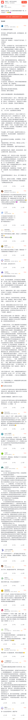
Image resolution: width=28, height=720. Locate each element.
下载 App (24, 2)
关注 (24, 6)
